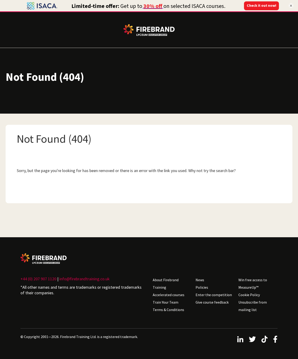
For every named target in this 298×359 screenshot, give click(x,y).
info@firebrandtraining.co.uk (84, 278)
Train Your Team (165, 302)
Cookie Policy (249, 294)
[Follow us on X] (252, 339)
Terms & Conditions (168, 309)
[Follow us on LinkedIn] (240, 339)
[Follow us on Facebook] (275, 339)
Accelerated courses (168, 294)
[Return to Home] (82, 258)
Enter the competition (214, 294)
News (200, 280)
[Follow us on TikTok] (264, 339)
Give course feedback (212, 302)
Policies (202, 287)
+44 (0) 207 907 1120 (38, 278)
